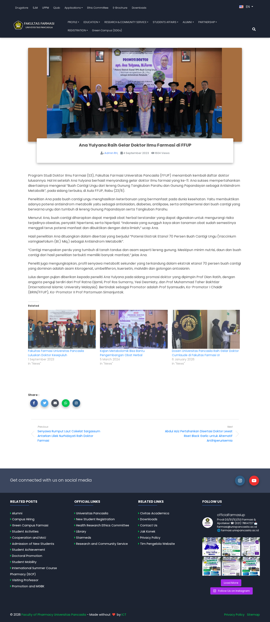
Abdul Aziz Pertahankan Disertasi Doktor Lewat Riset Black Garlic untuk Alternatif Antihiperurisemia (198, 434)
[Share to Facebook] (34, 403)
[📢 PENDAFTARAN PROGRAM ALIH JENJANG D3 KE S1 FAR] (231, 566)
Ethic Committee (97, 8)
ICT (124, 614)
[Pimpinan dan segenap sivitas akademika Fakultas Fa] (211, 546)
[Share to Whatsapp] (65, 403)
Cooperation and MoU (29, 537)
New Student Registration (95, 519)
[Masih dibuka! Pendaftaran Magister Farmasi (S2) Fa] (250, 546)
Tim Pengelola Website (157, 544)
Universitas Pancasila (92, 513)
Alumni (17, 513)
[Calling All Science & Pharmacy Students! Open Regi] (231, 546)
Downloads (139, 8)
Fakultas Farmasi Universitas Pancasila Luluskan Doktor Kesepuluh (56, 353)
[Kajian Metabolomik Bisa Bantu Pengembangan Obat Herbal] (134, 329)
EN (248, 6)
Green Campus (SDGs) (107, 30)
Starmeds (83, 537)
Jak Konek (147, 531)
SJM (35, 8)
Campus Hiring (23, 519)
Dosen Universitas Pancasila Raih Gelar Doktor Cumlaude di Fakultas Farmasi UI (205, 353)
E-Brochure (120, 8)
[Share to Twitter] (44, 403)
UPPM (45, 8)
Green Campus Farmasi (30, 525)
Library (81, 531)
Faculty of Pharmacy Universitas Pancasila (54, 614)
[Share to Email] (55, 403)
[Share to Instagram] (76, 403)
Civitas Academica (154, 513)
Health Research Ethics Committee (102, 525)
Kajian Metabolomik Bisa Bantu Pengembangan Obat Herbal (122, 353)
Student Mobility (24, 562)
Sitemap (253, 614)
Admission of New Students (33, 544)
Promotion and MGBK (28, 586)
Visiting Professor (25, 580)
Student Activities (25, 531)
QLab (56, 8)
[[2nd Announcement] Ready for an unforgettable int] (211, 566)
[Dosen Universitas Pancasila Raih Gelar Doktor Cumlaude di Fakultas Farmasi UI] (206, 329)
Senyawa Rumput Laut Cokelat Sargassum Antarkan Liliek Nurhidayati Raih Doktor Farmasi (69, 434)
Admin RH (110, 153)
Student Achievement (28, 550)
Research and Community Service (102, 544)
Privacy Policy (150, 537)
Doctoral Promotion (27, 556)
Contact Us (148, 525)
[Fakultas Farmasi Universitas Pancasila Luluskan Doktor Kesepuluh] (62, 329)
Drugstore (21, 8)
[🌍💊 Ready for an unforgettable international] (250, 566)
